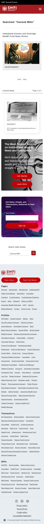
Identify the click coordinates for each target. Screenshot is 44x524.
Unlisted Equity (34, 451)
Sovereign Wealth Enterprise (11, 305)
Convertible (5, 424)
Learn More (24, 184)
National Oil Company (29, 376)
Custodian (37, 469)
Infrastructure (16, 432)
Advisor (25, 319)
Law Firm (4, 376)
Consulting (30, 293)
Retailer (4, 392)
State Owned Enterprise (27, 395)
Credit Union (20, 342)
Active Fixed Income (33, 417)
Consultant (29, 421)
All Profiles (5, 319)
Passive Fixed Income (21, 440)
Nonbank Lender (24, 380)
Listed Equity (14, 436)
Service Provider (20, 447)
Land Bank (36, 372)
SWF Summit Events (9, 2)
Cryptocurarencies (27, 424)
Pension (34, 380)
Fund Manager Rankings (30, 297)
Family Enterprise (33, 349)
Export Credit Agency (18, 349)
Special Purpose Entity (9, 395)
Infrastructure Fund (29, 432)
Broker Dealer (34, 330)
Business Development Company (25, 334)
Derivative (4, 428)
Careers (31, 305)
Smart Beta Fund (34, 447)
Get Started (24, 176)
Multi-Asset (24, 436)
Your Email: (10, 213)
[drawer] (40, 9)
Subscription (13, 290)
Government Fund (32, 361)
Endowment (5, 349)
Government (5, 361)
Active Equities (19, 417)
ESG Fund (13, 428)
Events (3, 301)
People (3, 384)
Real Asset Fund (22, 444)
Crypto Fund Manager (9, 345)
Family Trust (16, 353)
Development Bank (24, 345)
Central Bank (21, 338)
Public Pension (32, 384)
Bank (32, 326)
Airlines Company (27, 322)
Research (16, 301)
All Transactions (6, 417)
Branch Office (23, 330)
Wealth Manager (7, 407)
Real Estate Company (8, 388)
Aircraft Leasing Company (10, 322)
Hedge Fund (5, 432)
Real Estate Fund (7, 447)
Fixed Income (23, 428)
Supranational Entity (21, 399)
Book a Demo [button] (9, 280)
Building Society (6, 334)
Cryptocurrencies (26, 469)
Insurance (18, 368)
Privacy (34, 309)
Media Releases (6, 309)
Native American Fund (9, 380)
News (10, 301)
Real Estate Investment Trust (28, 388)
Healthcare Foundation (9, 365)
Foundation (26, 357)
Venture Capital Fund (8, 455)
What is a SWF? (27, 301)
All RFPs (4, 465)
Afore (31, 319)
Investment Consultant (31, 368)
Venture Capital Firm (22, 403)
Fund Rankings (14, 297)
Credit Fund (15, 424)
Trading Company (7, 403)
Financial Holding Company (10, 357)
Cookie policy (22, 512)
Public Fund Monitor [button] (30, 280)
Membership (23, 290)
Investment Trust (7, 372)
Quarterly (4, 297)
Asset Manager (6, 326)
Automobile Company (20, 326)
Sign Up (21, 226)
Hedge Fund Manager (26, 365)
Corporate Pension (7, 342)
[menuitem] (5, 290)
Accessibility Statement (22, 516)
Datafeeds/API (34, 290)
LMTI (24, 305)
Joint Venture (26, 372)
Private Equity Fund (8, 444)
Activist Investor (15, 319)
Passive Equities (7, 440)
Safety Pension (13, 392)
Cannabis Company (8, 338)
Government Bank (18, 361)
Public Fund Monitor (8, 293)
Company (30, 338)
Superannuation (6, 399)
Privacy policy (22, 506)
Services (4, 290)
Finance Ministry (28, 353)
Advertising (21, 293)
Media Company (15, 376)
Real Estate (34, 444)
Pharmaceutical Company (17, 384)
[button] (33, 253)
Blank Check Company (9, 330)
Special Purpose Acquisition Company (14, 451)
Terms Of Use (22, 509)
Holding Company (7, 368)
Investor (17, 372)
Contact (16, 309)
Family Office (5, 353)
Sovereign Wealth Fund (29, 392)
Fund (33, 357)
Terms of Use (25, 309)
